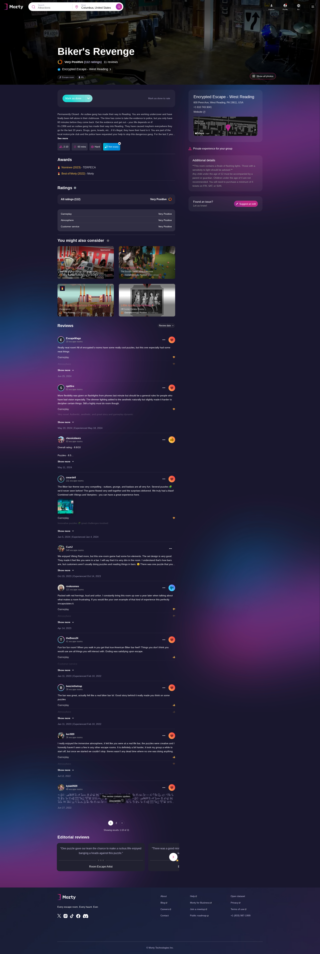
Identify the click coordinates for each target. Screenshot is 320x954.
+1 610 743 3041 (203, 107)
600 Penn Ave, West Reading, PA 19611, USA (218, 102)
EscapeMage (73, 338)
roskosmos (72, 586)
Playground (128, 267)
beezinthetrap (74, 686)
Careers (164, 909)
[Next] (173, 857)
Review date (165, 325)
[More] (88, 98)
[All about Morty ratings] (75, 188)
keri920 (70, 734)
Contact (164, 915)
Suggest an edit (247, 203)
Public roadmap (198, 915)
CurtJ (69, 547)
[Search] (119, 7)
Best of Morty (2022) (73, 173)
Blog (162, 902)
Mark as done (73, 98)
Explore (271, 9)
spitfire (70, 386)
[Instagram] (66, 916)
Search (41, 5)
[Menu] (312, 6)
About (163, 896)
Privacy (234, 902)
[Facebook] (78, 916)
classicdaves (73, 438)
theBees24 (72, 638)
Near (83, 5)
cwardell (71, 477)
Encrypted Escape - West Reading (85, 69)
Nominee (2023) (71, 167)
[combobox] (98, 8)
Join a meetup (197, 909)
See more (63, 138)
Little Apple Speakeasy (136, 305)
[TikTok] (72, 916)
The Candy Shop (71, 267)
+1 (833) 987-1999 (240, 915)
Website (198, 111)
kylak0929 (71, 785)
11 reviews (111, 62)
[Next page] (122, 823)
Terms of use (237, 909)
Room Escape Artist (100, 866)
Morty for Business (200, 902)
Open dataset (238, 896)
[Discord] (85, 916)
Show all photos (265, 76)
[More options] (163, 339)
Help (192, 896)
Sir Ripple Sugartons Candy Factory (83, 305)
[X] (59, 916)
